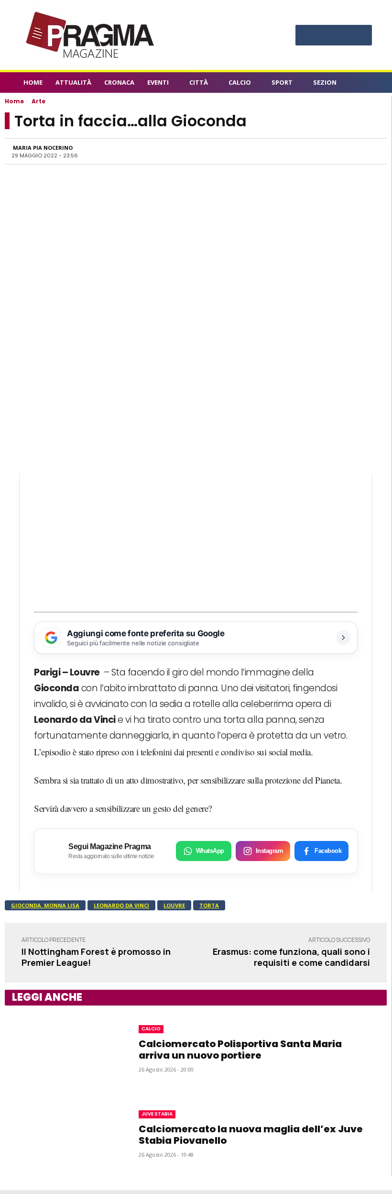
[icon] (363, 83)
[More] (370, 151)
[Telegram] (325, 151)
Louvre (174, 905)
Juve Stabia (157, 1113)
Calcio (151, 1028)
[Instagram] (320, 34)
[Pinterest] (333, 34)
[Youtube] (360, 34)
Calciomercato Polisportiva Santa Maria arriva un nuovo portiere (240, 1049)
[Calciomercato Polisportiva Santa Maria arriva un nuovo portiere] (62, 1048)
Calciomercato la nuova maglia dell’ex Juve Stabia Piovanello (251, 1134)
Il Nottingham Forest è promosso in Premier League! (96, 957)
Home (14, 101)
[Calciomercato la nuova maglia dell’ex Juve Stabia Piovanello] (62, 1133)
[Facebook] (307, 34)
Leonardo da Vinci (121, 905)
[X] (347, 34)
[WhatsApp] (281, 151)
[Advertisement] (196, 541)
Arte (38, 101)
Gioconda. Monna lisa (45, 905)
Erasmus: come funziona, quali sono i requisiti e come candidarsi (291, 957)
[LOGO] (91, 35)
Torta (209, 905)
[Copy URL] (347, 151)
